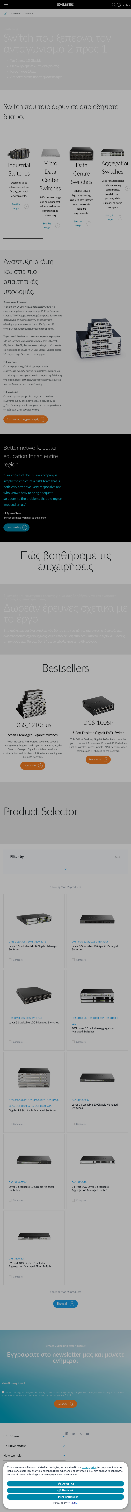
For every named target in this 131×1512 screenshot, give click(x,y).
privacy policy (89, 1467)
